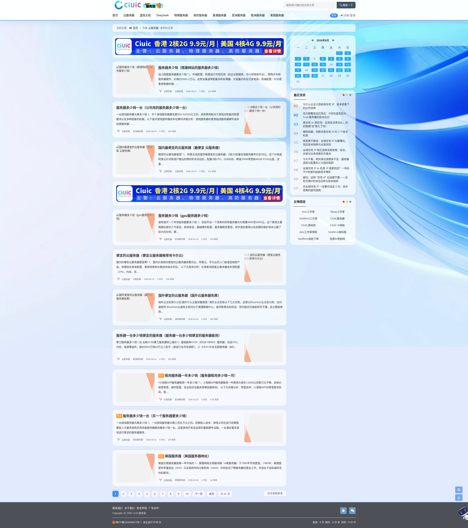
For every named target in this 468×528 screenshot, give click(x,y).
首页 (115, 15)
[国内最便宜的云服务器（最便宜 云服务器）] (135, 159)
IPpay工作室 (337, 211)
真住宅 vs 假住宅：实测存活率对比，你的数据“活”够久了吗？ (325, 124)
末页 (211, 493)
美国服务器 (277, 15)
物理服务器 (181, 15)
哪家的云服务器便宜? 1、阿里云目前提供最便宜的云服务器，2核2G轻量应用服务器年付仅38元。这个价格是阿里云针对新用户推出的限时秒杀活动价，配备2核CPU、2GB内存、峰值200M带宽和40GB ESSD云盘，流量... (220, 159)
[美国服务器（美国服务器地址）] (135, 468)
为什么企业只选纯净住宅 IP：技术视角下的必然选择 (326, 106)
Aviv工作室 (308, 211)
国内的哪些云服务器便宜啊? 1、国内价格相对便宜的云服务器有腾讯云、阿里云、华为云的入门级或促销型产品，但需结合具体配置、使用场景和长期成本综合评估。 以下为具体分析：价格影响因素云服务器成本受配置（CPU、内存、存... (178, 266)
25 (306, 75)
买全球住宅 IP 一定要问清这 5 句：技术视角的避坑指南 (325, 188)
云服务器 (128, 15)
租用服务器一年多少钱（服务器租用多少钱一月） (198, 375)
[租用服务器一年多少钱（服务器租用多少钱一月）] (135, 387)
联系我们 (117, 508)
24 (298, 75)
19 (314, 70)
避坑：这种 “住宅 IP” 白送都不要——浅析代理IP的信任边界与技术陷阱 (325, 179)
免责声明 (142, 508)
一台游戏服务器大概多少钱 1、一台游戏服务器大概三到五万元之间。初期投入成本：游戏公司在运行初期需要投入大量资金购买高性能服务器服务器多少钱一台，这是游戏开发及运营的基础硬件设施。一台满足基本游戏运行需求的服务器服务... (177, 427)
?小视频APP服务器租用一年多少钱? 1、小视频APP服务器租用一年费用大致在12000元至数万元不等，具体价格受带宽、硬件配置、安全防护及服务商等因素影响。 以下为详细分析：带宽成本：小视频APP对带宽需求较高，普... (220, 387)
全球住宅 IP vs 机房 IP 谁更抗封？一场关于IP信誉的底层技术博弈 (326, 170)
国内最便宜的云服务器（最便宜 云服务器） (190, 147)
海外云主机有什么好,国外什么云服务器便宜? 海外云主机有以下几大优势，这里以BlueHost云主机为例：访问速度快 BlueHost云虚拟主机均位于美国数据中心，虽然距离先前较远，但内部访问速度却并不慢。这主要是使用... (220, 306)
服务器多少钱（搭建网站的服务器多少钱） (189, 67)
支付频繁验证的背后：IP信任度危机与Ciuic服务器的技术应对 (324, 115)
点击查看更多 (275, 493)
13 (322, 64)
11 (306, 64)
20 (322, 70)
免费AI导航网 (337, 238)
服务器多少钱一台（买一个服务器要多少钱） (153, 416)
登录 (353, 15)
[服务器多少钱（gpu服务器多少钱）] (135, 227)
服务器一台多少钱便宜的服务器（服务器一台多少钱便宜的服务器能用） (169, 335)
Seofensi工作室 (308, 218)
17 (298, 70)
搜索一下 (348, 5)
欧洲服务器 (258, 15)
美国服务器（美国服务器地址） (185, 456)
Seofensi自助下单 (308, 238)
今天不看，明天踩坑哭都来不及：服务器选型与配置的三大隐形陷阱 (326, 160)
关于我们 (129, 508)
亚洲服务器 (239, 15)
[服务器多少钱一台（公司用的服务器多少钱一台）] (263, 119)
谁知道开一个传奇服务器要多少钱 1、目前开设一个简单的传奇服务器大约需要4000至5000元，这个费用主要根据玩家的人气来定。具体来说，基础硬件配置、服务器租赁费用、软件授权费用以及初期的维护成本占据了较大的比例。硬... (220, 226)
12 (314, 64)
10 (187, 493)
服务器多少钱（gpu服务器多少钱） (184, 215)
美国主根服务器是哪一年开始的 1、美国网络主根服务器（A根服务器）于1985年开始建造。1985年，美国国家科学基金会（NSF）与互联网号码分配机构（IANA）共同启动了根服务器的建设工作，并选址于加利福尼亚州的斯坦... (220, 467)
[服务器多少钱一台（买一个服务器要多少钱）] (263, 427)
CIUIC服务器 (337, 218)
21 (331, 70)
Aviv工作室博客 (308, 232)
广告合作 (154, 508)
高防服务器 (200, 15)
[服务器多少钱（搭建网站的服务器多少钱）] (135, 79)
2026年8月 (323, 40)
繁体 (334, 15)
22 (339, 70)
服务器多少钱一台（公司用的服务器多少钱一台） (152, 107)
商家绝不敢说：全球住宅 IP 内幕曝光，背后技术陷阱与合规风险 (325, 142)
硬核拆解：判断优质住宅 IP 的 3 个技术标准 (325, 133)
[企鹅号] (343, 510)
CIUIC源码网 (308, 225)
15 (339, 64)
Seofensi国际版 (337, 232)
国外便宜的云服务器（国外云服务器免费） (189, 295)
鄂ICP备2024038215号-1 (128, 522)
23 (347, 70)
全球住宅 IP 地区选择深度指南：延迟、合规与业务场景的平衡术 (325, 151)
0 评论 (203, 91)
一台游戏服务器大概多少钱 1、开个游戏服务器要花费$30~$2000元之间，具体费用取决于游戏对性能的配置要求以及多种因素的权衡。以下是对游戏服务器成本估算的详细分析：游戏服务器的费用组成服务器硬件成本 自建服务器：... (177, 119)
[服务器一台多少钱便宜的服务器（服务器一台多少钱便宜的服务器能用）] (263, 347)
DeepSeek (162, 15)
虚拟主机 (145, 15)
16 (347, 64)
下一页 (199, 493)
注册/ (347, 15)
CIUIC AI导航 (337, 225)
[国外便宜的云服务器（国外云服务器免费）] (135, 307)
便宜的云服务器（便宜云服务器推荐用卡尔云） (150, 255)
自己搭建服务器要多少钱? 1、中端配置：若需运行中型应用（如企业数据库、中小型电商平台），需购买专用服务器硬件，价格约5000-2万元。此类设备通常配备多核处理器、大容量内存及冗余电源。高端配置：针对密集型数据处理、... (220, 79)
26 (314, 75)
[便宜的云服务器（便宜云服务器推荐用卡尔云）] (263, 267)
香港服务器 (219, 15)
